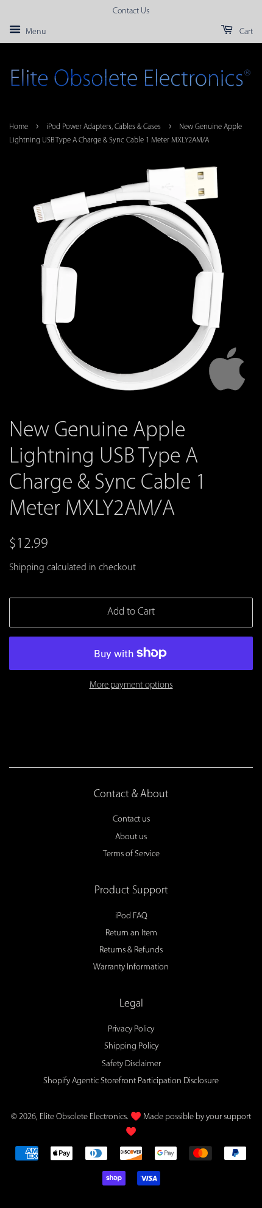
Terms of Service (131, 854)
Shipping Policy (131, 1046)
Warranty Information (131, 967)
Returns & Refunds (131, 950)
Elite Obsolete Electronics (83, 1117)
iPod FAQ (131, 916)
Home (18, 127)
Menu (35, 32)
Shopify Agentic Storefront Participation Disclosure (131, 1081)
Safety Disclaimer (131, 1064)
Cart (245, 32)
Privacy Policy (131, 1029)
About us (131, 837)
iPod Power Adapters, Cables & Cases (103, 127)
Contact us (131, 819)
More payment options (131, 685)
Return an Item (131, 933)
